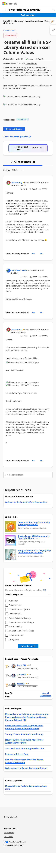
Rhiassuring (17, 182)
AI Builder (13, 601)
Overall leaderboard (45, 694)
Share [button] (31, 59)
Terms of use (9, 832)
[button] (53, 9)
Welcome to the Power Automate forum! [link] (26, 768)
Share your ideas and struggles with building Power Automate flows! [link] (24, 727)
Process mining (15, 627)
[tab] (22, 163)
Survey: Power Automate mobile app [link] (24, 734)
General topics (22, 119)
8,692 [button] (26, 182)
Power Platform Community (24, 9)
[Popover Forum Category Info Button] (44, 590)
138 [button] (28, 684)
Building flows (15, 605)
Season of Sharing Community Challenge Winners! (34, 523)
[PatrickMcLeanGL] (8, 271)
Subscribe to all (28, 646)
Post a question (28, 15)
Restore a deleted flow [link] (16, 754)
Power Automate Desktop (20, 618)
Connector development (19, 609)
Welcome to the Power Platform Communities (26, 502)
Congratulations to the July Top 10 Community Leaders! (34, 551)
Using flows (14, 639)
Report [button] (40, 59)
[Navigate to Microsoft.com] (9, 3)
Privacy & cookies (11, 828)
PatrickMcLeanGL (31, 64)
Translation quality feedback (21, 631)
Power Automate (37, 21)
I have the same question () (17, 136)
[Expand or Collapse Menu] (4, 10)
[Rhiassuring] (8, 183)
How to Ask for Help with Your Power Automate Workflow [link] (24, 741)
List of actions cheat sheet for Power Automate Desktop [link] (24, 761)
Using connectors (16, 635)
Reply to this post (14, 129)
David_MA (21, 665)
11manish (21, 674)
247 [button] (30, 665)
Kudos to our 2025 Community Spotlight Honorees (34, 537)
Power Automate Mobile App (21, 622)
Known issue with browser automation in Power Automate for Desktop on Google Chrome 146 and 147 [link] (27, 717)
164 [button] (29, 674)
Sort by (6, 170)
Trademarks (8, 836)
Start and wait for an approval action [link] (24, 748)
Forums (27, 21)
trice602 (20, 683)
